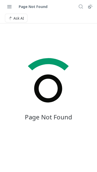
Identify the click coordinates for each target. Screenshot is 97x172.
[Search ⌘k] (81, 6)
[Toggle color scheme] (90, 6)
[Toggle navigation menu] (9, 6)
